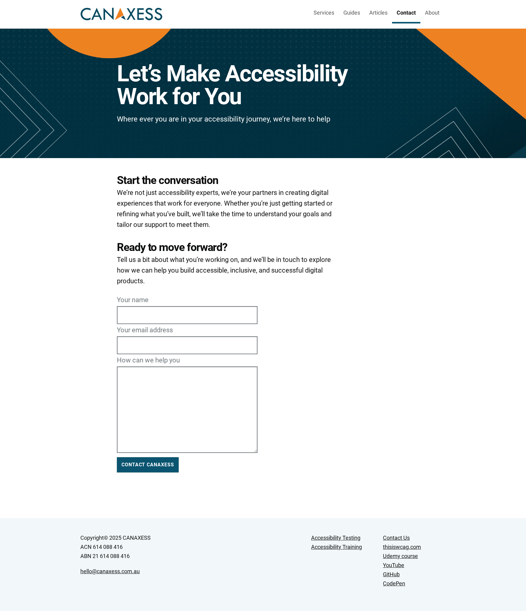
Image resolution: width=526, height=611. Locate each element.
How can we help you (148, 360)
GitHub (391, 574)
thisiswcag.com (402, 547)
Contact (406, 12)
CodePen (394, 583)
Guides (351, 12)
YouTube (393, 565)
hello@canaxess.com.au (110, 571)
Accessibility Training (336, 547)
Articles (378, 12)
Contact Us (396, 538)
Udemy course (400, 556)
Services (324, 12)
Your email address (145, 330)
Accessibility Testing (335, 538)
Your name (133, 300)
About (432, 12)
